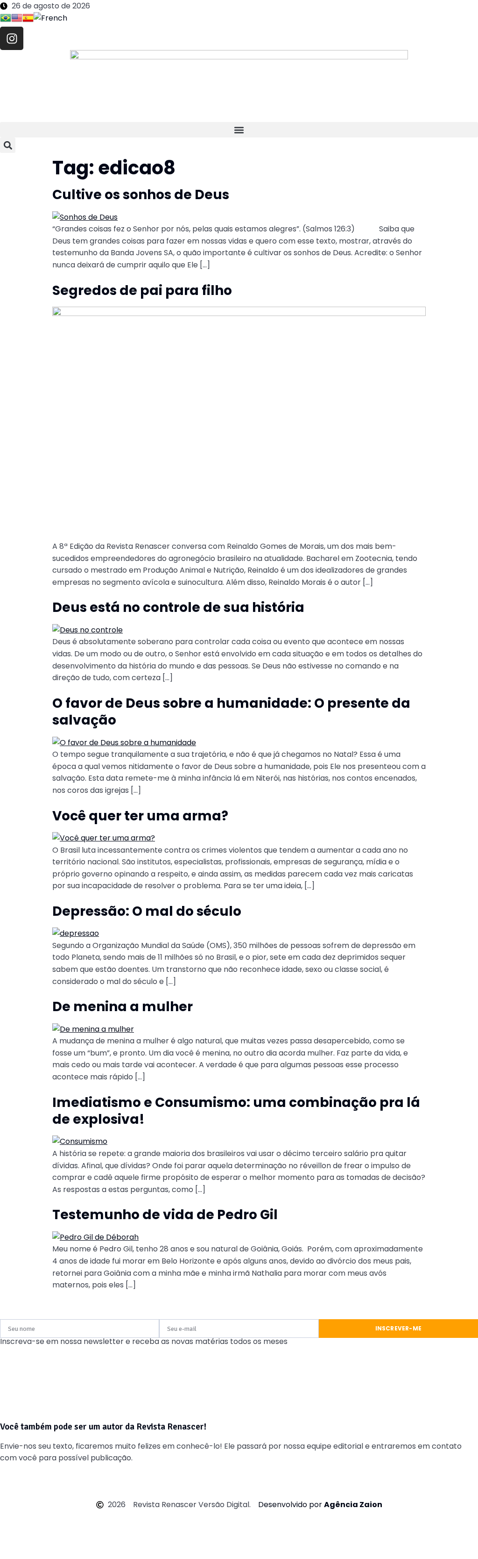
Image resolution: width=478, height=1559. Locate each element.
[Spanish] (28, 19)
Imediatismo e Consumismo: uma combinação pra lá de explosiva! (236, 1110)
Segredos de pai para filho (142, 290)
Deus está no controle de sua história (178, 607)
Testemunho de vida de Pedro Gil (165, 1215)
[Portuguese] (5, 19)
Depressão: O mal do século (146, 911)
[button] (239, 129)
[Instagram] (11, 38)
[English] (16, 19)
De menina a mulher (122, 1007)
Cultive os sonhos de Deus (140, 195)
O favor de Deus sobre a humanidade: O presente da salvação (231, 711)
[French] (50, 19)
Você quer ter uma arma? (140, 816)
